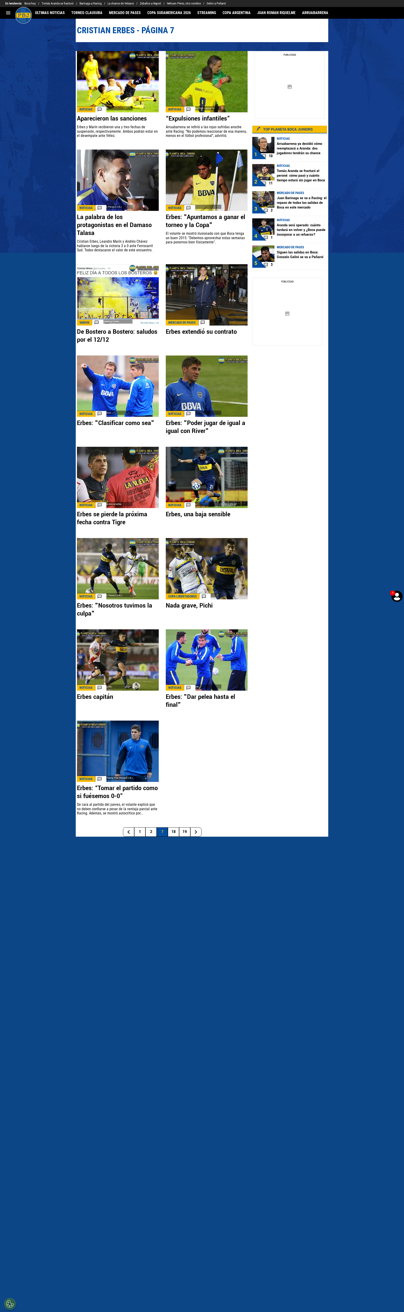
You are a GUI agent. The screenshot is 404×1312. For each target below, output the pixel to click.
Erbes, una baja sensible (198, 514)
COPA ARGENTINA (237, 13)
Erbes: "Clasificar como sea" (115, 423)
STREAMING (206, 13)
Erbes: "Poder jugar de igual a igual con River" (205, 427)
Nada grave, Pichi (189, 605)
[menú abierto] (8, 13)
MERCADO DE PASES (125, 13)
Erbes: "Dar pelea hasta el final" (200, 701)
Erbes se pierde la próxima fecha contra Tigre (112, 518)
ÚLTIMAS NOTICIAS (50, 13)
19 (185, 831)
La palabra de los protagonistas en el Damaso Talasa (114, 225)
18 (173, 831)
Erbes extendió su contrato (201, 332)
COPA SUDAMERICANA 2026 (169, 13)
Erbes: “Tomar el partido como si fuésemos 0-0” (117, 792)
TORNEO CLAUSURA (86, 13)
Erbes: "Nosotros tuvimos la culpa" (114, 609)
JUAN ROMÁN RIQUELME (276, 13)
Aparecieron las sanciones (112, 118)
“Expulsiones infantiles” (198, 118)
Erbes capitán (95, 697)
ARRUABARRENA (315, 13)
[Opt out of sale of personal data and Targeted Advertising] (10, 1304)
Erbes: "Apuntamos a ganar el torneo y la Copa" (205, 221)
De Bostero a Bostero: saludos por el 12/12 (117, 336)
